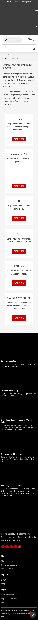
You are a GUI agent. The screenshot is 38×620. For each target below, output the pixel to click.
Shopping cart (7, 561)
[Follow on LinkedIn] (3, 546)
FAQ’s (3, 584)
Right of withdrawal (9, 598)
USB (19, 201)
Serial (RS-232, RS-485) (19, 298)
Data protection (7, 595)
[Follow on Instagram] (15, 546)
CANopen (19, 266)
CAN (19, 234)
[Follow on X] (19, 546)
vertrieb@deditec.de (27, 1)
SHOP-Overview (7, 569)
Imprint (4, 602)
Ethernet (19, 119)
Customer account (9, 565)
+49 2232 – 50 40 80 (12, 1)
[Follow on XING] (7, 546)
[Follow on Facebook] (11, 546)
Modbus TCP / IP (19, 154)
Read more (19, 139)
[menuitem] (19, 10)
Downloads (6, 580)
